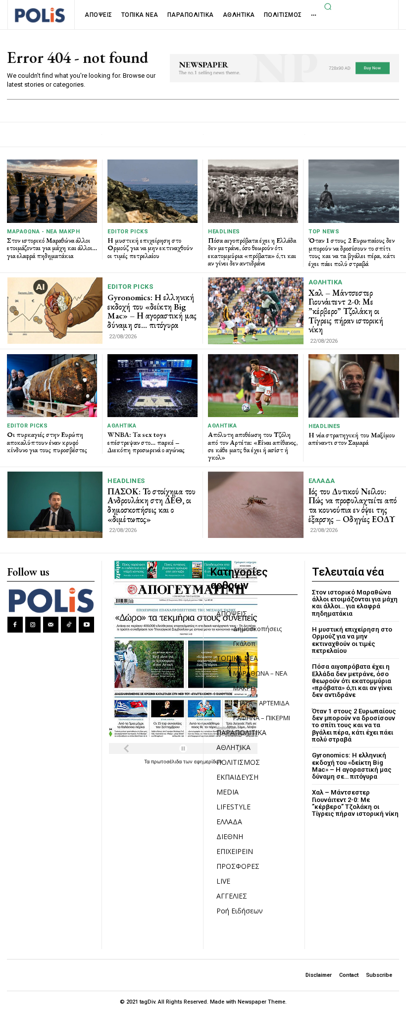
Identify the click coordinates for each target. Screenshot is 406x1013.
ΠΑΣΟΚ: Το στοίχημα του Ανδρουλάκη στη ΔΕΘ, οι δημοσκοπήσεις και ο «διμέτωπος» (151, 505)
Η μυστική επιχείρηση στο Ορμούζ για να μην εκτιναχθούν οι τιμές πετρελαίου (150, 248)
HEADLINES (224, 231)
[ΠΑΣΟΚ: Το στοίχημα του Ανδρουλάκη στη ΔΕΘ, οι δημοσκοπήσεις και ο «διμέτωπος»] (54, 505)
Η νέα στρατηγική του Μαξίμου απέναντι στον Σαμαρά (351, 438)
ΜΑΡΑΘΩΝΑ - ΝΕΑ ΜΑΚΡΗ (43, 231)
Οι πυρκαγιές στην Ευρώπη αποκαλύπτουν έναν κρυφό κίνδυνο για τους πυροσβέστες (47, 442)
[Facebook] (15, 624)
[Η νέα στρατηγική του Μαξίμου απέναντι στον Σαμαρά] (353, 386)
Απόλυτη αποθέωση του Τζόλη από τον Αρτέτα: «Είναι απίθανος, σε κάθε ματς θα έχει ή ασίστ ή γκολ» (253, 446)
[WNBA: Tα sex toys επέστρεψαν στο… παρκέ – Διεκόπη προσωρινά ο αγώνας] (152, 385)
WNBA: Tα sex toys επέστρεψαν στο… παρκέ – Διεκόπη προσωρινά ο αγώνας (146, 442)
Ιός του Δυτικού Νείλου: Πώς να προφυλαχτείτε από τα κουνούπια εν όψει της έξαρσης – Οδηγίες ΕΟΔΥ (352, 505)
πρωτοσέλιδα (167, 761)
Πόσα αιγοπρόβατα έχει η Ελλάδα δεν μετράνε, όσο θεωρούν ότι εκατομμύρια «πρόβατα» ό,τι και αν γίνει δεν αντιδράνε (252, 251)
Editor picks (127, 231)
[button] (328, 6)
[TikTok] (68, 624)
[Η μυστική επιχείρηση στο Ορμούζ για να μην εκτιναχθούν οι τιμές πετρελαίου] (152, 191)
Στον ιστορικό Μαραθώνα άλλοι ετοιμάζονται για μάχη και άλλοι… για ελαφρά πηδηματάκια (52, 248)
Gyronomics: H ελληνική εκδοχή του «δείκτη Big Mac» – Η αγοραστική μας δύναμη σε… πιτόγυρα (152, 311)
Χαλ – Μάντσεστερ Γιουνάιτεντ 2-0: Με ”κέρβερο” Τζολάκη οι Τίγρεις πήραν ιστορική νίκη (345, 311)
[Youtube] (86, 624)
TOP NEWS (323, 231)
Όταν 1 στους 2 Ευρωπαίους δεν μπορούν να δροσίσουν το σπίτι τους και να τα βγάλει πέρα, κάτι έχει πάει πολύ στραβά (351, 251)
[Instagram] (33, 624)
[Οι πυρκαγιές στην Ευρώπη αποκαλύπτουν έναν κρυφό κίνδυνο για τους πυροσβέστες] (52, 385)
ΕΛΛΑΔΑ (321, 481)
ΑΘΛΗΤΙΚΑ (325, 282)
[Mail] (50, 624)
